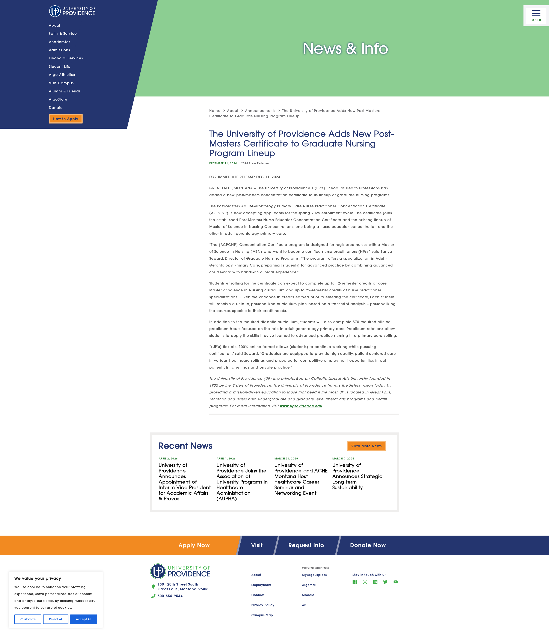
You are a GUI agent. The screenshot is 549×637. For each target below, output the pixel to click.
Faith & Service (63, 33)
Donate (56, 107)
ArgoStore (58, 99)
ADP (305, 605)
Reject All (55, 619)
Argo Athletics (62, 74)
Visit (257, 545)
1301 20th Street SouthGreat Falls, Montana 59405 (183, 586)
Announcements (260, 110)
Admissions (59, 50)
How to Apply (65, 118)
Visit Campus (61, 82)
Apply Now (194, 545)
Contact (257, 595)
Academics (59, 41)
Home (214, 110)
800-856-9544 (170, 595)
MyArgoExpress (314, 575)
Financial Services (66, 58)
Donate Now (368, 545)
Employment (261, 585)
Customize (28, 619)
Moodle (308, 595)
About (54, 25)
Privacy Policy (262, 605)
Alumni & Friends (65, 91)
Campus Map (262, 615)
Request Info (306, 545)
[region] (56, 599)
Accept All (83, 619)
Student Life (59, 66)
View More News (366, 446)
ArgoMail (309, 585)
